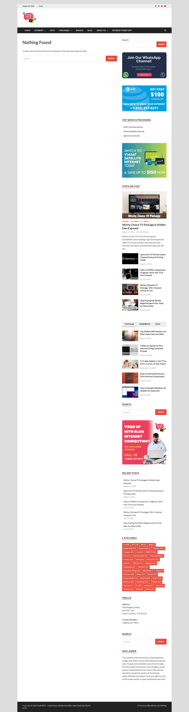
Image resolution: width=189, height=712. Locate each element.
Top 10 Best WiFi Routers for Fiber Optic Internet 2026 (153, 332)
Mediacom (148, 571)
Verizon (148, 586)
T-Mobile (156, 582)
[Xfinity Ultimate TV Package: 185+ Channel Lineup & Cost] (130, 285)
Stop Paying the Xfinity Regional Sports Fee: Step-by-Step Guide (152, 303)
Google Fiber (153, 559)
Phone (141, 574)
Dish (126, 556)
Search (125, 40)
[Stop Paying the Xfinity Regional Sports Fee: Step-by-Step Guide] (130, 300)
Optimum (128, 574)
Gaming (140, 559)
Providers (64, 30)
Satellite (145, 578)
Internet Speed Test (122, 30)
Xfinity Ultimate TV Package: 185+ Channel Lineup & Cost (150, 288)
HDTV (52, 30)
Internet (38, 30)
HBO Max (137, 563)
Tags (157, 324)
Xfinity (146, 221)
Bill (143, 545)
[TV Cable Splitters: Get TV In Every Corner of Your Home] (130, 361)
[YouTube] (164, 6)
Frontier (128, 559)
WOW (139, 589)
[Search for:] (69, 58)
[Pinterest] (161, 6)
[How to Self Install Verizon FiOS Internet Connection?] (130, 374)
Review (152, 574)
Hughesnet (150, 563)
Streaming (134, 221)
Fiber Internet (156, 556)
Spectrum (128, 582)
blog (151, 545)
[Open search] (165, 30)
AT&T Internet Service (133, 127)
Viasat (159, 586)
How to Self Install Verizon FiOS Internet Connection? (152, 375)
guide (126, 563)
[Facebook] (155, 6)
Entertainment (140, 556)
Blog (89, 30)
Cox (139, 552)
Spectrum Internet (131, 135)
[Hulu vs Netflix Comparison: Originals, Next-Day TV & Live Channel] (130, 270)
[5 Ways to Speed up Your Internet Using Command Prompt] (130, 346)
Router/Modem (130, 578)
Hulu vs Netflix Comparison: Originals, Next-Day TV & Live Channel (153, 272)
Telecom (127, 586)
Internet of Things (131, 571)
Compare (128, 552)
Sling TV (157, 578)
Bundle (79, 30)
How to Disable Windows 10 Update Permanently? (153, 389)
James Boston (144, 232)
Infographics (129, 567)
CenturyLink (144, 548)
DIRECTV (151, 552)
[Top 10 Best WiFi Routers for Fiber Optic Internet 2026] (130, 331)
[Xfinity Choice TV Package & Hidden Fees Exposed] (144, 192)
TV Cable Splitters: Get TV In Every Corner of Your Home (153, 362)
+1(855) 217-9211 (130, 622)
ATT (135, 545)
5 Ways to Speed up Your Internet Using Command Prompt (151, 348)
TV (141, 221)
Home (41, 6)
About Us (101, 30)
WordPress (151, 705)
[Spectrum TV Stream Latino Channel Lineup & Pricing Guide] (130, 254)
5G (126, 545)
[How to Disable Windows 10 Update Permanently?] (130, 388)
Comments (144, 324)
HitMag (163, 705)
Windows (128, 589)
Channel (158, 548)
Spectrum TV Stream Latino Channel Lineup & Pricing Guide (152, 257)
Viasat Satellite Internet (133, 131)
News (159, 571)
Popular (129, 324)
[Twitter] (158, 6)
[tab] (129, 324)
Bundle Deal (129, 548)
